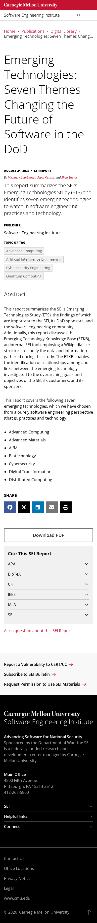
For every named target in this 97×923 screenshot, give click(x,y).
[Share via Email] (52, 507)
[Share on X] (24, 507)
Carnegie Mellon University (44, 912)
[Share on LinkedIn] (38, 507)
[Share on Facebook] (10, 507)
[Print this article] (66, 507)
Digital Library (63, 31)
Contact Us (14, 858)
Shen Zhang (69, 177)
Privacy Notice (17, 878)
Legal (9, 888)
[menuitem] (34, 15)
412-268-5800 (16, 792)
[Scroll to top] (90, 912)
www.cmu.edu (17, 898)
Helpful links (15, 816)
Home (9, 31)
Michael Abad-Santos (22, 177)
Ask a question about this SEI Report (38, 630)
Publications (33, 31)
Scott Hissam (45, 177)
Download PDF (48, 535)
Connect (12, 826)
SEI (7, 806)
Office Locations (19, 868)
